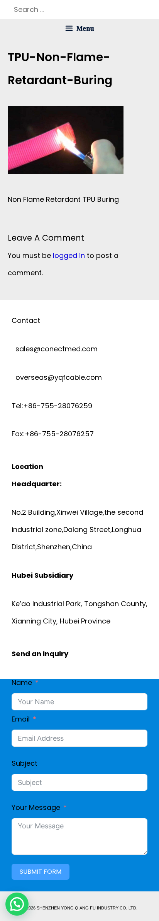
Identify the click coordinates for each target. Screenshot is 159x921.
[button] (17, 904)
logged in (69, 255)
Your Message (36, 807)
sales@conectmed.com (55, 349)
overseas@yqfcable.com (57, 377)
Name (22, 682)
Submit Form (40, 871)
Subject (24, 763)
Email (21, 719)
